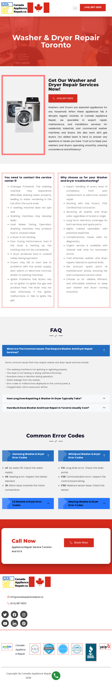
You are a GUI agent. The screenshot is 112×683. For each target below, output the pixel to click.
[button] (56, 350)
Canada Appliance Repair (20, 650)
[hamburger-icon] (75, 8)
